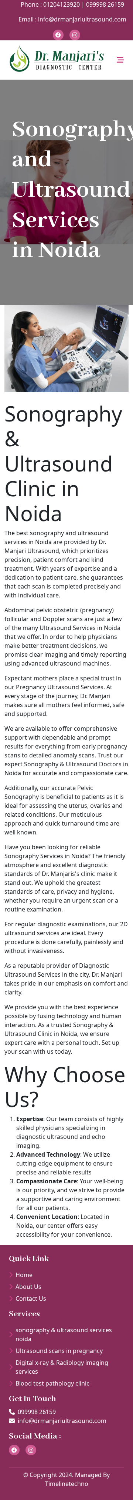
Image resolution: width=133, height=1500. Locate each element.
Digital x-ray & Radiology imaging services (62, 1367)
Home (24, 1275)
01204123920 (61, 4)
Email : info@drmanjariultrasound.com (72, 19)
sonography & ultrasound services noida (64, 1334)
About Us (28, 1287)
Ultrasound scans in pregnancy (59, 1351)
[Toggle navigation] (120, 60)
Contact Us (31, 1298)
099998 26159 (105, 4)
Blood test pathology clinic (52, 1383)
